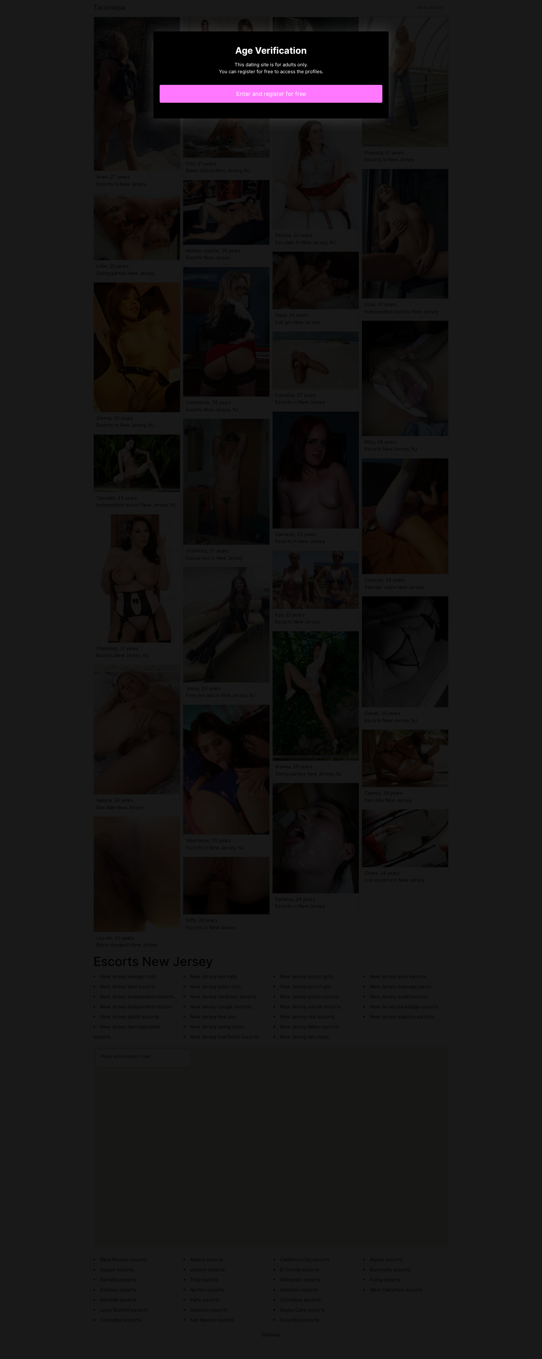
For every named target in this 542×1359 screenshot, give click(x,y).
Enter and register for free (271, 93)
